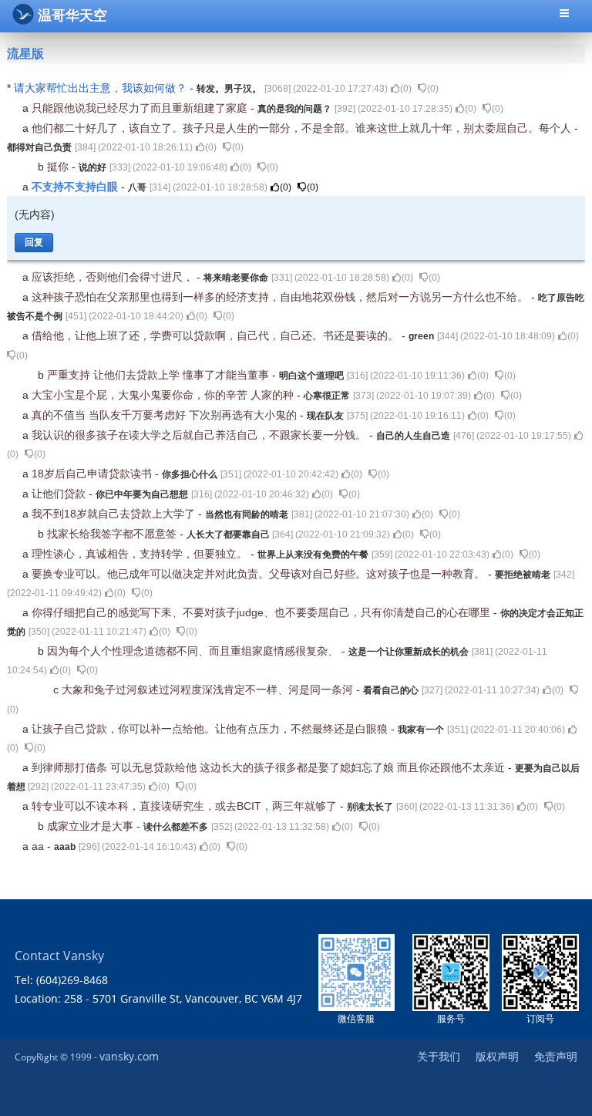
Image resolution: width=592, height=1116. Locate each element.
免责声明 (555, 1056)
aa (39, 846)
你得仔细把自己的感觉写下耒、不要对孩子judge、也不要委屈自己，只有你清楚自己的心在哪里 (262, 612)
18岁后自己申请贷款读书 (93, 473)
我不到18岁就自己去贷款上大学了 (115, 513)
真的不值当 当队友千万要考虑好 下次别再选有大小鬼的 (166, 415)
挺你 (59, 166)
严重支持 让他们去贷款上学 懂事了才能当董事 (159, 375)
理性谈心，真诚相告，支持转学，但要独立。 (141, 554)
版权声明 (497, 1056)
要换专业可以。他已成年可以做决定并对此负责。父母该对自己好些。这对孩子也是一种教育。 (260, 574)
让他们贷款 (60, 493)
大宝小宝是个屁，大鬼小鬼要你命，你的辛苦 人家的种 (164, 395)
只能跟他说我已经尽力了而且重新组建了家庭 (141, 108)
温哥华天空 (72, 15)
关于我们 (438, 1056)
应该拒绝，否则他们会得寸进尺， (114, 277)
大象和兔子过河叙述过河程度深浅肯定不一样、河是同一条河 (209, 689)
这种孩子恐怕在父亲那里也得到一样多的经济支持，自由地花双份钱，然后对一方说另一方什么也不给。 (281, 297)
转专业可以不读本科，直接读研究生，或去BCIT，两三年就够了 (186, 806)
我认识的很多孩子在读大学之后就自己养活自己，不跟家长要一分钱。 (200, 435)
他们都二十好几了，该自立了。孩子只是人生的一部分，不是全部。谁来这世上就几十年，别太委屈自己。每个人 (303, 128)
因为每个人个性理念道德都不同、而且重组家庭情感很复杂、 (194, 651)
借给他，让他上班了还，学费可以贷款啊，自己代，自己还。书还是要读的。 (217, 335)
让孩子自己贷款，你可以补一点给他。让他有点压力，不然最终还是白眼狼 (211, 729)
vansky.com (129, 1056)
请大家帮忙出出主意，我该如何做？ (102, 88)
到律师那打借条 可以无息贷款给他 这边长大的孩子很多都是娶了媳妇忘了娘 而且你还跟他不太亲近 (270, 767)
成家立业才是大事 (91, 826)
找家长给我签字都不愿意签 (113, 534)
